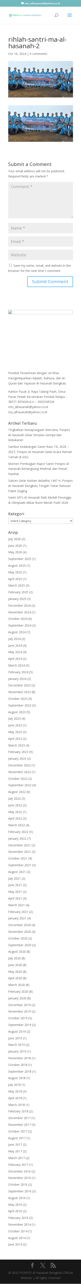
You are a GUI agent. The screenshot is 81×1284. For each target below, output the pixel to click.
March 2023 (16, 745)
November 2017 (19, 1125)
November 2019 (19, 1011)
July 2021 (14, 878)
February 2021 (18, 912)
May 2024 (15, 652)
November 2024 (19, 612)
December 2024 (19, 605)
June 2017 (15, 1144)
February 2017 (18, 1165)
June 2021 (15, 885)
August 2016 (17, 1198)
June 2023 (15, 725)
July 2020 (14, 958)
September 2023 (19, 705)
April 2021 (15, 898)
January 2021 (17, 918)
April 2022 (15, 818)
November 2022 (19, 772)
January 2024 (17, 679)
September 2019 (19, 1025)
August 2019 (17, 1031)
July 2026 (14, 539)
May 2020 (15, 972)
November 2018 (19, 1058)
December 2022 (19, 765)
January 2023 (17, 758)
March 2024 (16, 665)
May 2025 (15, 572)
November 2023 (19, 692)
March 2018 (16, 1105)
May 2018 (15, 1091)
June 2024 (15, 645)
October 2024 (17, 619)
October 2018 (17, 1065)
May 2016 (15, 1205)
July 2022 (14, 798)
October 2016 (17, 1184)
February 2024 (18, 672)
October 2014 (17, 1231)
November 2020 (19, 932)
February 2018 (18, 1111)
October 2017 (17, 1131)
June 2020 (15, 965)
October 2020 (17, 938)
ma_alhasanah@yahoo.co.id (27, 412)
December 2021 (19, 845)
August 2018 (17, 1078)
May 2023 (15, 732)
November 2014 (19, 1224)
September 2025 (19, 559)
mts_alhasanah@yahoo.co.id (28, 407)
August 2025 (17, 565)
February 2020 (18, 991)
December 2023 (19, 685)
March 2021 (16, 905)
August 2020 (17, 951)
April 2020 (15, 978)
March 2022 (16, 825)
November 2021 (19, 852)
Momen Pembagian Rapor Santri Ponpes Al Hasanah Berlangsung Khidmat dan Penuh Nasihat (38, 469)
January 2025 (17, 599)
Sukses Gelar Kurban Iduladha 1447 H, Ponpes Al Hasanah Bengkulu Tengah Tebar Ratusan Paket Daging (40, 486)
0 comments (38, 54)
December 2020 (19, 925)
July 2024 (14, 639)
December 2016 (19, 1171)
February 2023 (18, 752)
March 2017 (16, 1158)
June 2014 (15, 1244)
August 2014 (17, 1238)
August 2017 (17, 1138)
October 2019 (17, 1018)
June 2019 (15, 1038)
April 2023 (15, 739)
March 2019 (16, 1045)
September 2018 (19, 1071)
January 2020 (17, 998)
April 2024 (15, 659)
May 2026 (15, 552)
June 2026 (15, 546)
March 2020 (16, 985)
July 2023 (14, 718)
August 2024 (17, 632)
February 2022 (18, 832)
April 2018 (15, 1098)
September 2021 (19, 865)
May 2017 (15, 1151)
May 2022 (15, 812)
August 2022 (17, 792)
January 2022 (17, 838)
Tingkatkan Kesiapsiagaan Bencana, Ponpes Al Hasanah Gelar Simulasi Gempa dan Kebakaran (39, 435)
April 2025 (15, 579)
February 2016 (18, 1218)
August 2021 (17, 872)
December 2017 (19, 1118)
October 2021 (17, 858)
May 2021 (15, 892)
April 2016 (15, 1211)
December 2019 (19, 1005)
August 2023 (17, 712)
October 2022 (17, 779)
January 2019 (17, 1051)
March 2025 (16, 585)
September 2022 (19, 785)
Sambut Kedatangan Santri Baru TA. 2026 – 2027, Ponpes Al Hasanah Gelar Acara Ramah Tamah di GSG (40, 452)
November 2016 (19, 1178)
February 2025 (18, 592)
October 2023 (17, 699)
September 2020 (19, 945)
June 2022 (15, 805)
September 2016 (19, 1191)
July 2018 (14, 1085)
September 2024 (19, 625)
